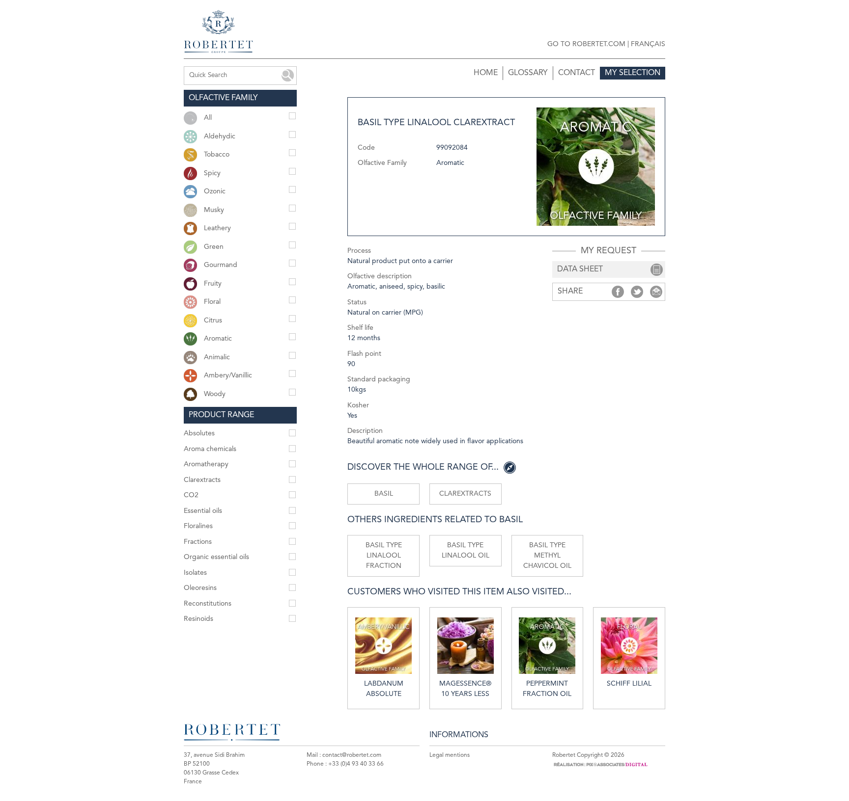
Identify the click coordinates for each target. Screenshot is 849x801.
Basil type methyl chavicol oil (547, 555)
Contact (576, 73)
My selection (632, 73)
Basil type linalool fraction (384, 555)
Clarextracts (465, 493)
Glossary (528, 73)
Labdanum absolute (383, 688)
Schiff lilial (629, 683)
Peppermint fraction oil (547, 688)
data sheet (580, 269)
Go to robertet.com (586, 44)
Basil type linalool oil (465, 550)
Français (648, 44)
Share (618, 292)
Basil (383, 493)
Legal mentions (449, 755)
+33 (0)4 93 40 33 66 (356, 764)
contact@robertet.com (351, 755)
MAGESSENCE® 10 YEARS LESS (465, 688)
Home (486, 73)
